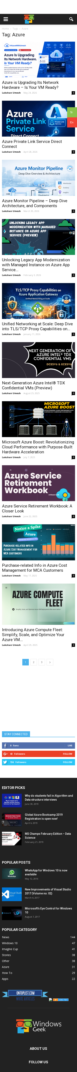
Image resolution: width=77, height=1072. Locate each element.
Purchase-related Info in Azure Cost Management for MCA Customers (34, 568)
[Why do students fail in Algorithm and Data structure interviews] (12, 800)
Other (5, 961)
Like (70, 745)
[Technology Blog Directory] (61, 1000)
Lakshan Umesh (11, 92)
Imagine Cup (10, 949)
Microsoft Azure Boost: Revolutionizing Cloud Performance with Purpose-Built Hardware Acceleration (38, 447)
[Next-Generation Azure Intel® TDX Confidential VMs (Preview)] (38, 360)
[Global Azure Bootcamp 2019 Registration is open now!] (12, 819)
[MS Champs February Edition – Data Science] (12, 838)
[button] (71, 19)
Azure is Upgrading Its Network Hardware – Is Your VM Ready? (30, 85)
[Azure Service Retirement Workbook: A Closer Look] (38, 483)
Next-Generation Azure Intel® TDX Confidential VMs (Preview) (33, 385)
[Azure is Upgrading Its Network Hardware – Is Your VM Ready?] (38, 60)
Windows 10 (10, 943)
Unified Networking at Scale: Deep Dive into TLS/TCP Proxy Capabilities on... (37, 326)
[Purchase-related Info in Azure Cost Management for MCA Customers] (38, 542)
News (5, 937)
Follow (67, 753)
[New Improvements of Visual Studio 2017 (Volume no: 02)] (12, 894)
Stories (6, 955)
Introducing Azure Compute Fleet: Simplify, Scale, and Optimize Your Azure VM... (33, 634)
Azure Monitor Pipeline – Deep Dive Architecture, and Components (34, 203)
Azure (5, 967)
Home (5, 28)
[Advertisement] (38, 7)
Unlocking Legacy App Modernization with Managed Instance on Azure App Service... (36, 264)
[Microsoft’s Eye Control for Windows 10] (12, 913)
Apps (5, 979)
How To (7, 973)
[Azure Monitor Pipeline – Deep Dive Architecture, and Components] (38, 178)
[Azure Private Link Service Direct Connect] (38, 119)
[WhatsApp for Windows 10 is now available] (12, 873)
